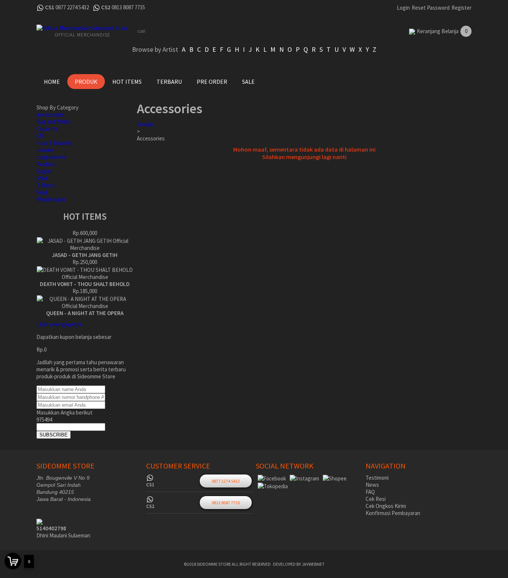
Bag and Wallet (53, 121)
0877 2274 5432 (72, 7)
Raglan (44, 171)
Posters (45, 164)
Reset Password (431, 7)
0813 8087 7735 (128, 7)
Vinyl (41, 192)
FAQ (370, 491)
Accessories (50, 114)
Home (52, 81)
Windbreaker (51, 199)
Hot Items (127, 81)
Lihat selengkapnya (58, 324)
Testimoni (377, 477)
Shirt (42, 178)
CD (40, 135)
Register (461, 7)
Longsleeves (51, 157)
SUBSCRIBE (53, 435)
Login (403, 7)
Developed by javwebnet (299, 564)
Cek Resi (376, 498)
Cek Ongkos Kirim (386, 505)
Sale (248, 81)
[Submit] (384, 31)
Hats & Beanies (54, 142)
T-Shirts (45, 185)
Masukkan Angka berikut (64, 412)
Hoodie (44, 149)
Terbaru (169, 81)
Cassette (47, 128)
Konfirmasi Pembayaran (393, 513)
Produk (86, 81)
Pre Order (212, 81)
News (372, 484)
